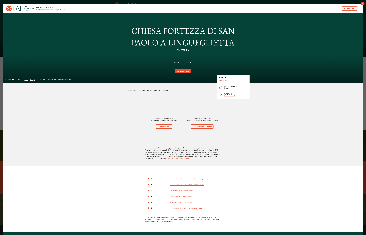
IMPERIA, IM (223, 80)
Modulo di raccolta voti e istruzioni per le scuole (187, 185)
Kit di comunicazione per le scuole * (182, 202)
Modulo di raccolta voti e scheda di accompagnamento (189, 179)
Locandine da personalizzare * (181, 197)
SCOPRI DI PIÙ (349, 8)
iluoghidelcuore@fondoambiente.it (178, 158)
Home (26, 80)
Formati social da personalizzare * (182, 191)
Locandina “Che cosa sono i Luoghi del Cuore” (186, 208)
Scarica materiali (229, 96)
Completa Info (164, 126)
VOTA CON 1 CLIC (183, 71)
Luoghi (32, 80)
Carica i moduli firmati (202, 126)
